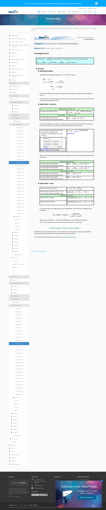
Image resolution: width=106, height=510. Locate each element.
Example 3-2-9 (20, 153)
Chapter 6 (16, 238)
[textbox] (48, 59)
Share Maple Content (16, 49)
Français (21, 505)
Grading (14, 92)
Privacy (40, 507)
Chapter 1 (16, 108)
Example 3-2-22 (20, 194)
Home (33, 28)
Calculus (15, 99)
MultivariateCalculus (18, 102)
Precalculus (15, 257)
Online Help (44, 28)
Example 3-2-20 (20, 188)
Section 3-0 (17, 219)
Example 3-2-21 (20, 191)
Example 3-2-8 (20, 149)
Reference (13, 445)
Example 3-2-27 (20, 210)
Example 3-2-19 (20, 184)
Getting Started (14, 35)
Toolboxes (13, 457)
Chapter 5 (16, 235)
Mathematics (14, 53)
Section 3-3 (18, 216)
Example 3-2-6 (20, 143)
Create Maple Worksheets (17, 42)
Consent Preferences (47, 507)
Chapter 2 (16, 111)
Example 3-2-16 (20, 175)
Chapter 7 (16, 242)
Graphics (13, 65)
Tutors (13, 273)
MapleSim (13, 461)
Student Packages (16, 86)
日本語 (30, 505)
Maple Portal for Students (18, 264)
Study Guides (15, 96)
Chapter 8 (16, 245)
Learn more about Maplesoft (14, 496)
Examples (17, 118)
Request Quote (93, 8)
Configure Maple (15, 454)
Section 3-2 (18, 124)
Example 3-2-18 (20, 181)
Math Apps (13, 80)
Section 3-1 (18, 121)
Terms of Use (35, 507)
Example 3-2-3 (20, 134)
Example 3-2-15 (20, 172)
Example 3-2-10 (20, 156)
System (13, 448)
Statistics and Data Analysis (17, 59)
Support (38, 28)
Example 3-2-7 (20, 146)
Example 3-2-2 (20, 130)
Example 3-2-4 (20, 137)
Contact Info (35, 476)
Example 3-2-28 (20, 213)
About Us (11, 476)
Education (13, 83)
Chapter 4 (16, 232)
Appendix (16, 251)
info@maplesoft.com (39, 488)
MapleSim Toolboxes (16, 464)
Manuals (13, 451)
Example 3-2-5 (20, 140)
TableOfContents (18, 254)
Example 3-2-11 (20, 159)
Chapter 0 (16, 105)
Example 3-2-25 (20, 203)
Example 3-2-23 (20, 197)
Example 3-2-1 (20, 127)
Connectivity (14, 72)
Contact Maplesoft (83, 8)
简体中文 (35, 505)
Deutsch (26, 505)
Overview (15, 261)
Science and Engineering (16, 69)
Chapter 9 (16, 248)
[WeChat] (46, 495)
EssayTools (14, 89)
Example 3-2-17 (20, 178)
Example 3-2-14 (20, 169)
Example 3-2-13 (20, 165)
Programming (14, 62)
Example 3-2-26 (20, 207)
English (16, 505)
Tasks (13, 270)
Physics (13, 56)
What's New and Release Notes (18, 38)
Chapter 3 (16, 115)
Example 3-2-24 (20, 200)
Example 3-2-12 (20, 162)
